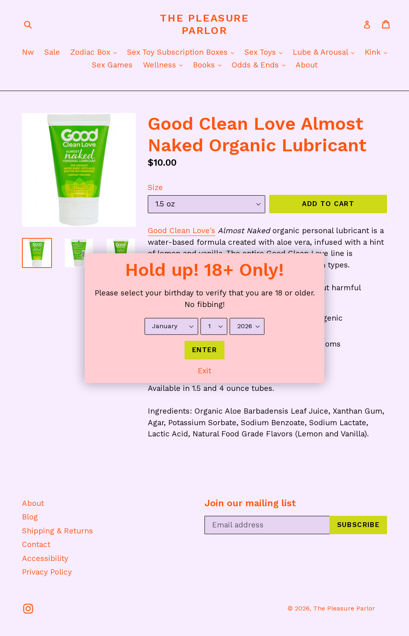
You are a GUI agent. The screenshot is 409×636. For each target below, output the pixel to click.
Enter (204, 350)
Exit (204, 371)
